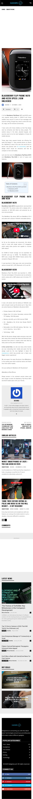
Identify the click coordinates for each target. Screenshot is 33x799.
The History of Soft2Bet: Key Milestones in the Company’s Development (13, 608)
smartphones (5, 353)
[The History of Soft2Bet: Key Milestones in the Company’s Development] (16, 593)
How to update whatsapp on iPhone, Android (25, 426)
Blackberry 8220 (14, 191)
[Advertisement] (16, 29)
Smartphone (10, 9)
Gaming (4, 602)
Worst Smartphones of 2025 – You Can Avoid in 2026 (15, 462)
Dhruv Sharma (14, 509)
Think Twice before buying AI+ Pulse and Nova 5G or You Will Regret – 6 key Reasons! (15, 503)
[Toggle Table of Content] (24, 184)
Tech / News (5, 640)
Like (29, 774)
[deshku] (3, 105)
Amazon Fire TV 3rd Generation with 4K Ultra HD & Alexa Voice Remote (16, 700)
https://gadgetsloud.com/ (16, 403)
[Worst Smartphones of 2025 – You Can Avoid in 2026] (16, 449)
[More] (22, 109)
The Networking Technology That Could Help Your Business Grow (7, 427)
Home (3, 9)
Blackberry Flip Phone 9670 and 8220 (16, 186)
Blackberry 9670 (13, 188)
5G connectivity (21, 146)
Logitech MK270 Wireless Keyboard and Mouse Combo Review (16, 680)
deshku (7, 104)
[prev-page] (3, 520)
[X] (16, 413)
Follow (28, 778)
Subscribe (27, 789)
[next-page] (6, 520)
